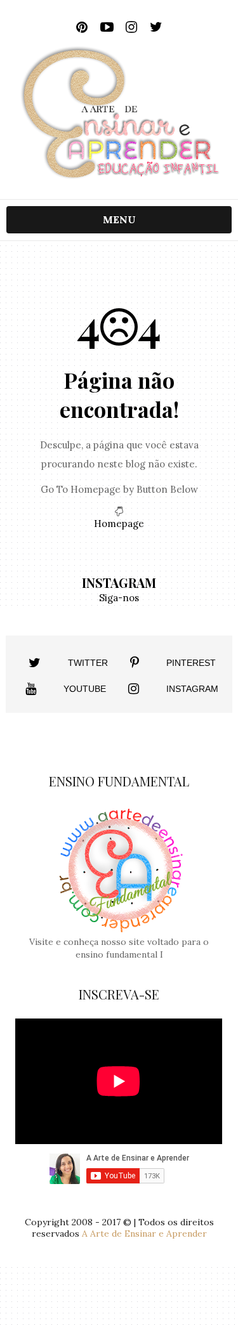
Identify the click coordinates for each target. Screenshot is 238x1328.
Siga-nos (119, 598)
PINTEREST (191, 663)
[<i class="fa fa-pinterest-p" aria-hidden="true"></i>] (134, 662)
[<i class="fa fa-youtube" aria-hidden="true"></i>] (30, 688)
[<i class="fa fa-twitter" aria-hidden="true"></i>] (35, 662)
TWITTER (88, 663)
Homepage (119, 524)
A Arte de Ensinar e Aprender (144, 1233)
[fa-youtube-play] (107, 27)
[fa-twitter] (156, 27)
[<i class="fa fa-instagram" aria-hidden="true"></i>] (133, 688)
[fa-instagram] (132, 27)
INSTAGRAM (192, 689)
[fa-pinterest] (82, 27)
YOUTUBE (84, 689)
